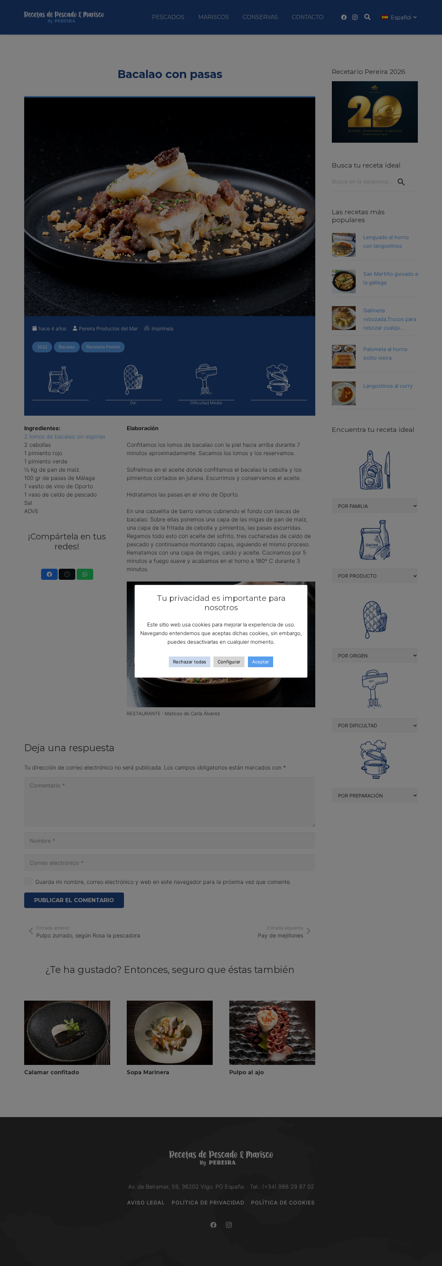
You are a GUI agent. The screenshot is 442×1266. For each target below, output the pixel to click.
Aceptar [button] (260, 661)
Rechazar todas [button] (189, 661)
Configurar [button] (229, 661)
